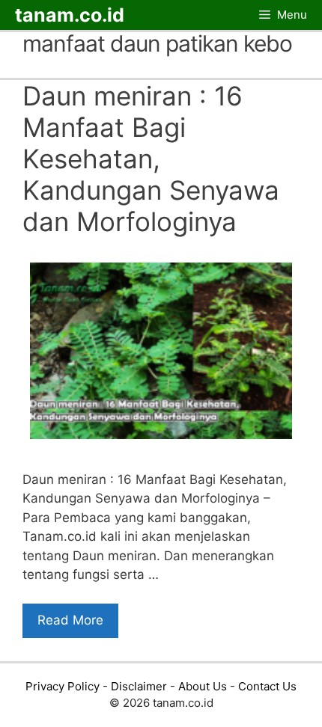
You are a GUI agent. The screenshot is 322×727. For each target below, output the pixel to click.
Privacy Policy (62, 686)
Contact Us (267, 686)
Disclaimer (139, 686)
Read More (70, 620)
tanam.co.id (69, 15)
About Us (202, 686)
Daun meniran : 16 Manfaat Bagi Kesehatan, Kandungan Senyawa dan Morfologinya (150, 158)
